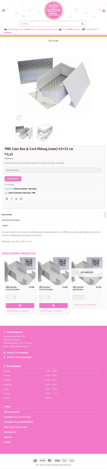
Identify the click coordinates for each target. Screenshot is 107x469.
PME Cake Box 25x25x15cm (78, 288)
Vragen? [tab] (5, 225)
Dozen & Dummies (20, 189)
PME (33, 193)
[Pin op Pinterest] (21, 199)
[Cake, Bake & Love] (53, 10)
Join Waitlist (13, 179)
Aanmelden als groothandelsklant (18, 422)
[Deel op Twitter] (16, 199)
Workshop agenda (11, 412)
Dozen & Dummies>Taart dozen (20, 193)
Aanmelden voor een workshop (17, 417)
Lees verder (79, 297)
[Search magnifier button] (82, 24)
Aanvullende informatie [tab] (11, 220)
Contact (7, 442)
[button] (3, 10)
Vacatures (8, 437)
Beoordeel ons (10, 432)
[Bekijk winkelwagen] (103, 10)
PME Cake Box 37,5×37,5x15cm (46, 288)
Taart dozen (32, 189)
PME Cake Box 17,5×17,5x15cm (12, 288)
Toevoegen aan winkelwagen (20, 305)
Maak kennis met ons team (15, 427)
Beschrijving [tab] (6, 215)
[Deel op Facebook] (12, 199)
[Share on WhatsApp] (7, 199)
